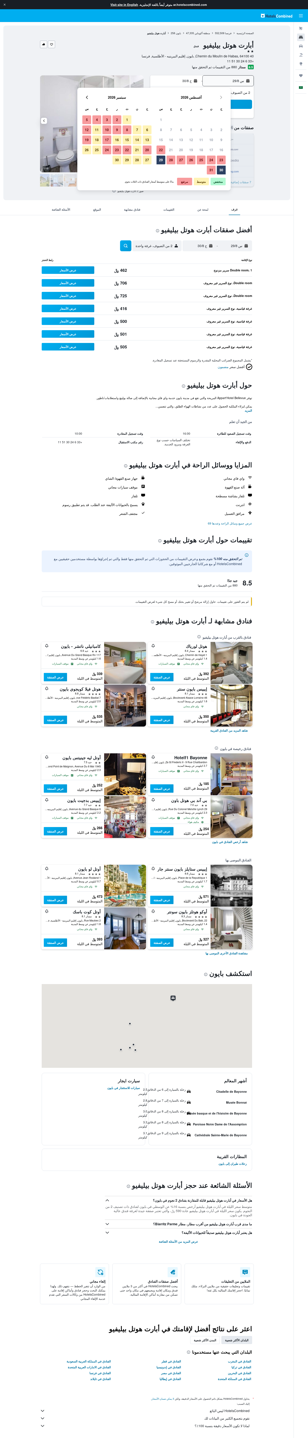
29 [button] (161, 159)
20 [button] (181, 149)
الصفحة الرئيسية (245, 33)
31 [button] (211, 170)
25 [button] (201, 159)
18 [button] (201, 149)
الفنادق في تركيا (241, 1367)
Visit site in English (124, 5)
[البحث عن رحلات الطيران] (300, 28)
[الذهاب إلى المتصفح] (300, 63)
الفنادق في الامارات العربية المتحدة (89, 1367)
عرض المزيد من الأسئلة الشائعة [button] (178, 1241)
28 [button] (171, 159)
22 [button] (161, 149)
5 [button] (191, 129)
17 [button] (211, 149)
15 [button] (161, 139)
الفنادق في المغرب (239, 1361)
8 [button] (161, 129)
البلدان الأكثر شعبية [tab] (236, 1340)
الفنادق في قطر (171, 1361)
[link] (229, 730)
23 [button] (221, 159)
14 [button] (171, 139)
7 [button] (171, 129)
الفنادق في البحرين (239, 1373)
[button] (4, 4)
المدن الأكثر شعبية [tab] (205, 1340)
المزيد (248, 410)
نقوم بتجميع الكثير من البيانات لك (227, 1418)
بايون (178, 33)
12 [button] (191, 139)
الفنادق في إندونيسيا (169, 1367)
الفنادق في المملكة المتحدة (234, 1379)
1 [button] (161, 119)
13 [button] (181, 139)
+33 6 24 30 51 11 (240, 61)
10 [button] (211, 139)
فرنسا (228, 33)
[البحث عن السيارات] (300, 46)
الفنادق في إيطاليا (170, 1379)
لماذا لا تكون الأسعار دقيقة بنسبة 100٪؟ (222, 1425)
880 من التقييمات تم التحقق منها (214, 66)
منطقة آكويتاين (202, 33)
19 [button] (191, 149)
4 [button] (201, 129)
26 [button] (191, 159)
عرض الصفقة (162, 677)
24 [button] (211, 159)
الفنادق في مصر (171, 1373)
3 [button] (211, 129)
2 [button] (221, 129)
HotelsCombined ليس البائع (230, 1410)
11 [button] (201, 139)
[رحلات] (300, 75)
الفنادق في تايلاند (100, 1379)
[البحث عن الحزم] (300, 55)
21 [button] (171, 149)
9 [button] (221, 139)
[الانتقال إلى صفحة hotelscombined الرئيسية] (276, 16)
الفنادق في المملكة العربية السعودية (89, 1361)
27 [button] (181, 159)
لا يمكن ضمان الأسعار (162, 1398)
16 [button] (221, 149)
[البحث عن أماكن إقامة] (300, 37)
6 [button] (181, 129)
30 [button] (221, 170)
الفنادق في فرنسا (100, 1373)
